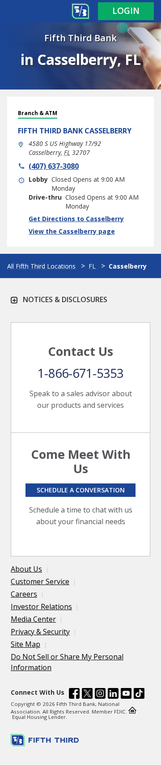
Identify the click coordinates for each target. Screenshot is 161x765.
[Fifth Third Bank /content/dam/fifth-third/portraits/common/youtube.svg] (126, 694)
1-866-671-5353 (80, 373)
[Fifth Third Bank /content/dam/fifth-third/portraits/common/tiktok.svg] (139, 694)
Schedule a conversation (81, 490)
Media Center (33, 619)
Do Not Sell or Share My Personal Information (67, 662)
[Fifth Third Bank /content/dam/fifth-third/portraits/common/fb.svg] (74, 694)
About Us (26, 569)
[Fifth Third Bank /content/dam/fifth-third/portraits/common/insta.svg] (100, 694)
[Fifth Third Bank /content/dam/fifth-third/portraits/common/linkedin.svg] (113, 694)
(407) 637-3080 (54, 166)
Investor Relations (41, 606)
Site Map (25, 644)
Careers (24, 594)
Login (126, 11)
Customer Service (40, 581)
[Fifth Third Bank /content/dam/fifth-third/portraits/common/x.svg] (87, 694)
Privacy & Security (40, 632)
